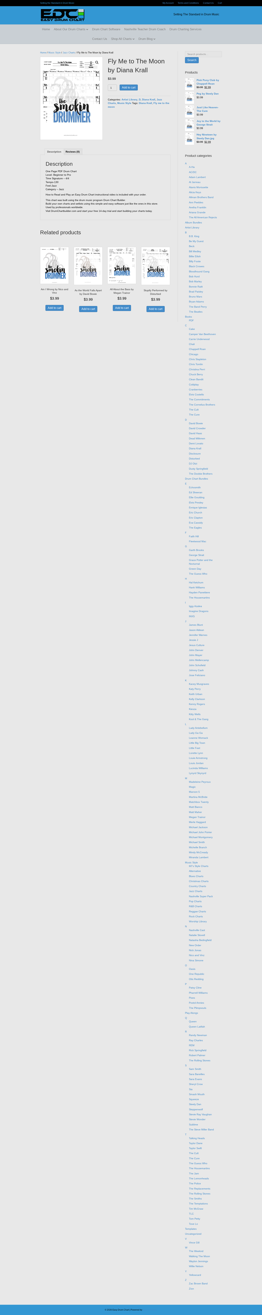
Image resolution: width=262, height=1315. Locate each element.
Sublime (193, 1124)
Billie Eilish (195, 256)
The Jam (194, 1173)
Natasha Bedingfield (200, 940)
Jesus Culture (196, 645)
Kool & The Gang (198, 719)
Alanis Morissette (198, 187)
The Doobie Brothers (200, 473)
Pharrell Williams (198, 992)
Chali (192, 344)
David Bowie (196, 423)
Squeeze (194, 1099)
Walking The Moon (199, 1256)
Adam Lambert (197, 177)
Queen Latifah (197, 1026)
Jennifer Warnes (198, 635)
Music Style (54, 52)
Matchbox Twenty (199, 802)
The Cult (194, 409)
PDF (191, 320)
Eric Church (195, 512)
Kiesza (192, 709)
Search (191, 60)
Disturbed (194, 458)
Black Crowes (196, 266)
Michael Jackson (198, 827)
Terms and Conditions (188, 3)
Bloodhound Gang (199, 271)
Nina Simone (196, 960)
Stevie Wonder (197, 1119)
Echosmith (195, 487)
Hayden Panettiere (199, 592)
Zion (191, 1288)
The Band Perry (198, 306)
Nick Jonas (195, 950)
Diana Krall (148, 99)
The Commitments (199, 399)
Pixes (192, 997)
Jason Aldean (196, 630)
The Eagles (195, 527)
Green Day (195, 568)
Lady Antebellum (198, 727)
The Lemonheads (199, 1178)
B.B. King (194, 236)
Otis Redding (196, 979)
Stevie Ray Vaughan (200, 1114)
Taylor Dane (195, 1143)
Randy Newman (198, 1035)
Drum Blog (145, 39)
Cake (192, 329)
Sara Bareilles (197, 1074)
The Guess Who (198, 573)
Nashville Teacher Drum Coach (145, 29)
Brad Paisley (196, 291)
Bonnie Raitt (196, 286)
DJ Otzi (193, 463)
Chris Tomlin (196, 364)
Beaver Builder (150, 1310)
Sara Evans (195, 1079)
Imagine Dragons (198, 611)
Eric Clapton (196, 517)
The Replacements (199, 1188)
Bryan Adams (196, 301)
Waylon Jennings (198, 1261)
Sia (190, 1089)
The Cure (194, 414)
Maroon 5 (194, 791)
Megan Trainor (197, 817)
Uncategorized (193, 1233)
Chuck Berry (196, 374)
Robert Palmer (197, 1055)
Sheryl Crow (196, 1084)
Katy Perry (195, 688)
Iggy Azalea (195, 606)
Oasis (192, 969)
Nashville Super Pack (201, 896)
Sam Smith (195, 1069)
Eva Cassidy (196, 522)
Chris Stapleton (197, 359)
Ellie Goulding (196, 497)
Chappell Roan (197, 349)
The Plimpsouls (197, 1007)
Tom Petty (194, 1218)
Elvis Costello (196, 394)
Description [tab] (54, 151)
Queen (193, 1021)
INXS (192, 616)
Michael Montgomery (201, 837)
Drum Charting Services (185, 29)
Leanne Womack (198, 737)
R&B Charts (195, 906)
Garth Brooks (196, 550)
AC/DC (193, 172)
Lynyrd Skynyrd (197, 773)
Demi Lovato (196, 443)
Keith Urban (195, 694)
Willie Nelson (196, 1266)
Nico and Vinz (196, 955)
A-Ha (192, 167)
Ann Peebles (196, 202)
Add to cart (128, 87)
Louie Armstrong (198, 758)
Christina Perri (197, 369)
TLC (191, 1213)
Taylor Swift (195, 1148)
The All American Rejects (203, 217)
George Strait (196, 555)
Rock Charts (196, 916)
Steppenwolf (196, 1109)
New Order (195, 945)
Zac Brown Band (198, 1283)
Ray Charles (196, 1040)
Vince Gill (194, 1242)
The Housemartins (199, 597)
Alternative (195, 871)
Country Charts (197, 886)
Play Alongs (191, 1012)
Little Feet (194, 748)
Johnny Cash (196, 670)
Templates (191, 1228)
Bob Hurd (194, 276)
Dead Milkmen (197, 438)
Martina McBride (198, 797)
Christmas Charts (199, 881)
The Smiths (195, 1198)
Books (188, 316)
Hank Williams (197, 587)
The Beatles (195, 311)
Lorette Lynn (196, 753)
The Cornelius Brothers (202, 404)
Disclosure (195, 453)
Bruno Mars (195, 296)
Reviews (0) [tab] (73, 151)
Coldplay (194, 384)
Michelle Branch (198, 847)
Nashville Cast (197, 930)
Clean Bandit (196, 379)
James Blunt (196, 624)
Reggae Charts (197, 911)
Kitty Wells (195, 714)
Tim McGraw (196, 1208)
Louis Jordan (196, 763)
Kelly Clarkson (197, 699)
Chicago (193, 354)
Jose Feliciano (197, 675)
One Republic (196, 973)
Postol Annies (196, 1002)
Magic (192, 786)
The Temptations (198, 1203)
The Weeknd (196, 1251)
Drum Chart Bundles (196, 478)
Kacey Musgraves (199, 684)
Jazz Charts (69, 52)
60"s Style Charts (198, 866)
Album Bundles (193, 222)
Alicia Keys (195, 192)
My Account (168, 3)
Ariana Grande (197, 212)
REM (191, 1045)
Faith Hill (194, 536)
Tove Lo (193, 1223)
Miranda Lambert (198, 857)
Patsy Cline (195, 987)
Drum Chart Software (106, 29)
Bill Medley (195, 251)
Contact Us (208, 3)
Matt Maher (195, 812)
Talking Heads (197, 1138)
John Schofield (197, 665)
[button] (97, 62)
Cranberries (195, 389)
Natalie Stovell (197, 935)
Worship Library (198, 921)
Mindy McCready (198, 852)
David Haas (195, 433)
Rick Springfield (197, 1050)
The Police (195, 1183)
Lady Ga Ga (196, 732)
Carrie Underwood (199, 339)
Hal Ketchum (196, 582)
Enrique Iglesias (198, 507)
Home (46, 29)
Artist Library (129, 99)
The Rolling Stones (199, 1060)
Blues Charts (196, 876)
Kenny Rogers (197, 704)
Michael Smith (197, 842)
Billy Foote (195, 261)
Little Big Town (197, 742)
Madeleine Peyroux (200, 781)
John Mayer (195, 655)
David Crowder (197, 428)
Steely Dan (195, 1104)
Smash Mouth (197, 1094)
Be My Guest (196, 241)
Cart (220, 3)
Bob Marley (195, 281)
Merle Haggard (197, 822)
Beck (191, 246)
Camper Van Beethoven (202, 334)
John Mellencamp (199, 660)
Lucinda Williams (198, 768)
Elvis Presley (196, 502)
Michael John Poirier (200, 832)
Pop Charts (195, 901)
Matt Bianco (195, 807)
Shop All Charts (121, 39)
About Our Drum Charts (69, 29)
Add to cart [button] (54, 307)
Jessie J (193, 640)
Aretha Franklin (197, 207)
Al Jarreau (195, 182)
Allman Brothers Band (201, 197)
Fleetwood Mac (197, 541)
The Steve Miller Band (201, 1129)
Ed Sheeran (195, 492)
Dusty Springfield (198, 468)
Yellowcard (195, 1275)
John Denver (196, 650)
